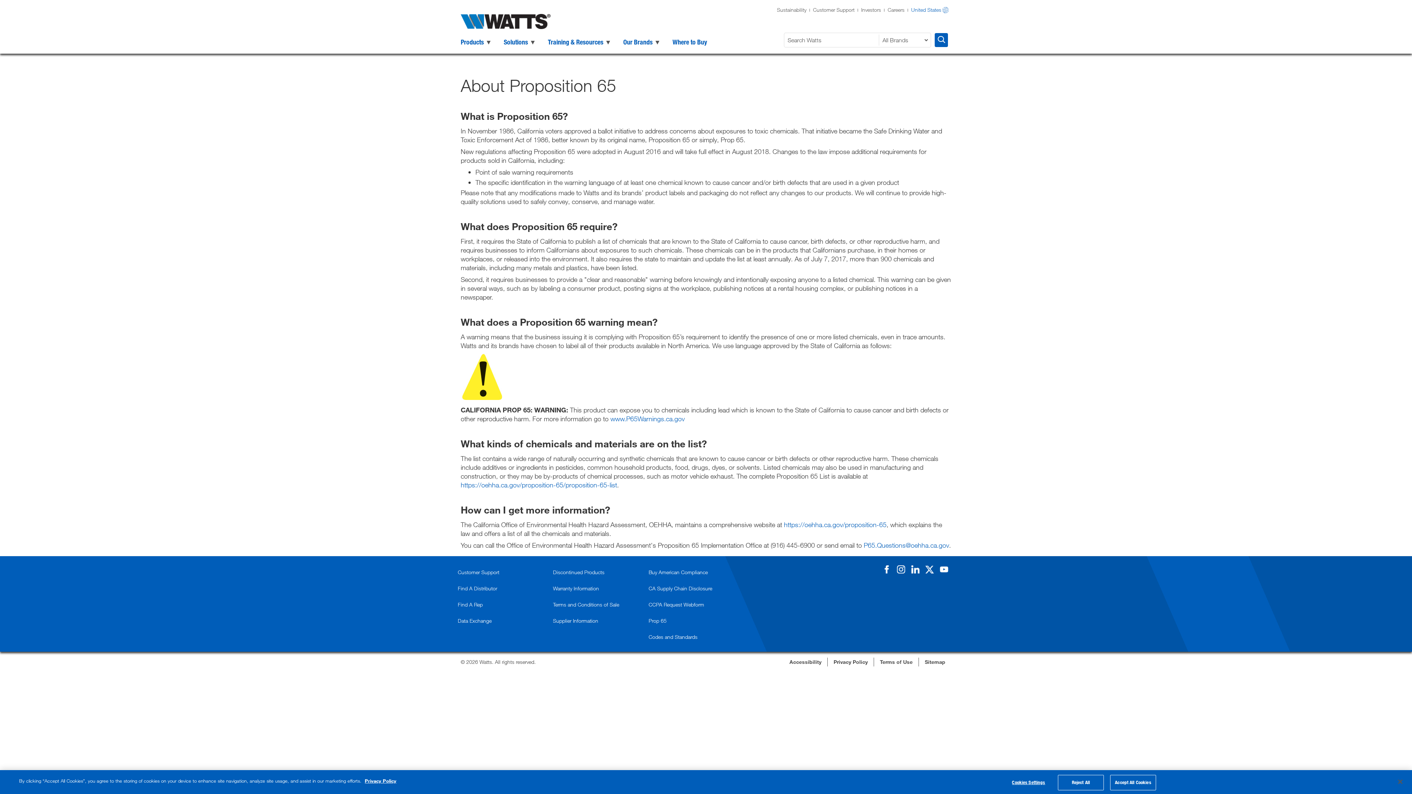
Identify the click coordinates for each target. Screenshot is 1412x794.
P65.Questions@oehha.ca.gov (906, 545)
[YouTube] (943, 569)
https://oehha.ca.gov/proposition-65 (835, 525)
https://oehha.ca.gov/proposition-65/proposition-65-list (539, 485)
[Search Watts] (941, 40)
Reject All (1081, 782)
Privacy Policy (380, 781)
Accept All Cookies (1133, 782)
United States (926, 10)
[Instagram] (900, 569)
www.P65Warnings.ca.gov (647, 419)
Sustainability (791, 10)
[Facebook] (886, 569)
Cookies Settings (1028, 782)
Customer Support (834, 10)
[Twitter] (929, 569)
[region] (706, 782)
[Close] (1400, 781)
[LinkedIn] (915, 569)
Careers (896, 10)
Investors (871, 10)
